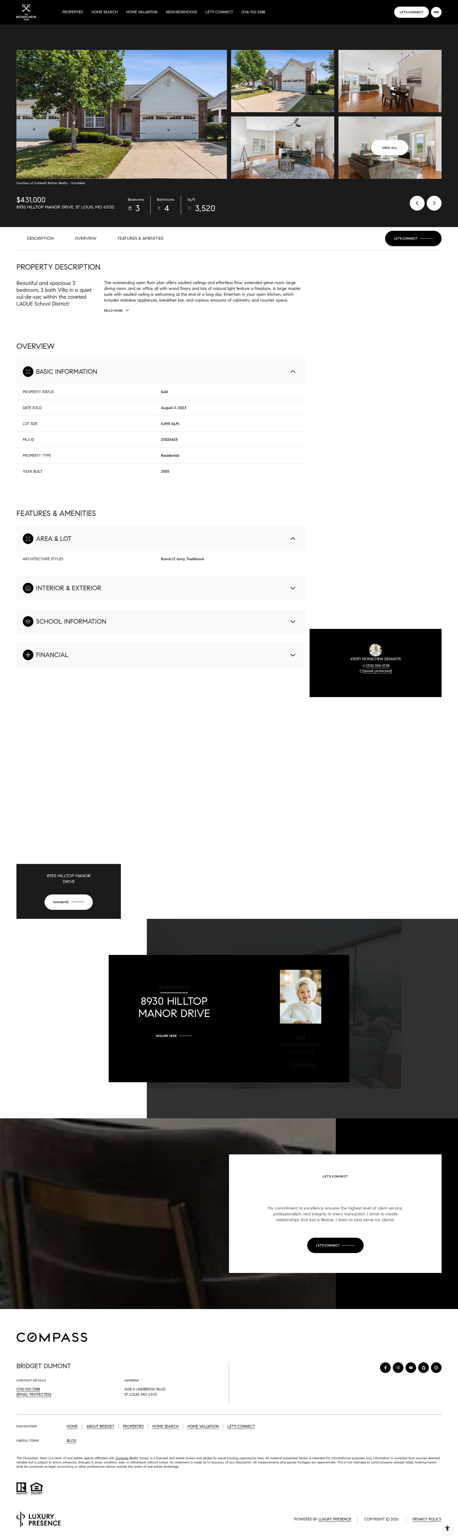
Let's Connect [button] (241, 1426)
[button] (413, 238)
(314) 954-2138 (377, 665)
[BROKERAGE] (436, 1367)
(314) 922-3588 (253, 12)
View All (389, 148)
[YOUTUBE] (411, 1367)
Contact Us (411, 12)
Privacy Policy (427, 1519)
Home (72, 1426)
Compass (122, 1458)
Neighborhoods (181, 12)
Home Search (104, 12)
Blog (71, 1440)
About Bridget (100, 1426)
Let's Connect (219, 12)
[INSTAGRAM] (398, 1367)
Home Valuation (141, 12)
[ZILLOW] (423, 1367)
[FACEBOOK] (385, 1367)
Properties (72, 12)
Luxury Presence (335, 1519)
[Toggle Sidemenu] (436, 12)
